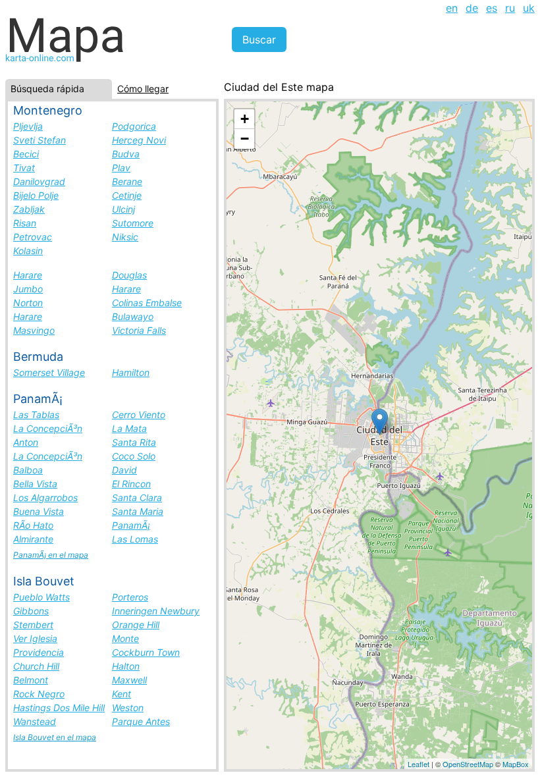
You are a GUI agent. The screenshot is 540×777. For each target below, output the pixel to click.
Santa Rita (134, 442)
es (491, 7)
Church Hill (36, 666)
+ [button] (244, 119)
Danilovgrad (39, 181)
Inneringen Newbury (156, 610)
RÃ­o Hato (33, 525)
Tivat (24, 167)
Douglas (129, 275)
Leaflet (418, 764)
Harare (27, 275)
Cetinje (127, 195)
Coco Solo (133, 456)
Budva (126, 153)
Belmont (30, 679)
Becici (26, 153)
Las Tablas (36, 414)
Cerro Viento (138, 414)
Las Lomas (135, 539)
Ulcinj (123, 209)
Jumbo (28, 288)
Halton (126, 666)
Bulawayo (132, 316)
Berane (127, 181)
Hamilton (130, 372)
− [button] (244, 138)
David (124, 469)
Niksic (125, 236)
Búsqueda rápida (47, 88)
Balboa (28, 469)
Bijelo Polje (36, 195)
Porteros (130, 597)
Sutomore (132, 222)
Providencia (38, 652)
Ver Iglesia (35, 638)
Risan (24, 222)
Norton (28, 302)
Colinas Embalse (147, 302)
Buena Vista (38, 511)
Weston (128, 707)
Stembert (33, 624)
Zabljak (29, 209)
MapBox (515, 764)
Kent (121, 693)
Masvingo (34, 330)
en (452, 7)
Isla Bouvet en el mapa (54, 737)
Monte (125, 638)
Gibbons (31, 610)
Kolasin (28, 250)
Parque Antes (141, 721)
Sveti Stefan (39, 140)
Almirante (33, 539)
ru (510, 7)
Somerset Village (49, 372)
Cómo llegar (143, 88)
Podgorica (134, 126)
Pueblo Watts (41, 597)
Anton (25, 442)
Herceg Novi (139, 140)
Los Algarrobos (45, 497)
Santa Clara (137, 497)
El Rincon (131, 483)
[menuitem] (452, 8)
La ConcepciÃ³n (47, 428)
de (472, 7)
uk (529, 7)
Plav (121, 167)
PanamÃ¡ (131, 525)
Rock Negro (39, 693)
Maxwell (129, 679)
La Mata (129, 428)
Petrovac (32, 236)
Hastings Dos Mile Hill (59, 707)
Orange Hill (135, 624)
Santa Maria (137, 511)
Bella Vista (35, 483)
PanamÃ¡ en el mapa (50, 555)
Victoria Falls (139, 330)
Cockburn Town (146, 652)
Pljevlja (28, 126)
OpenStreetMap (468, 764)
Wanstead (34, 721)
